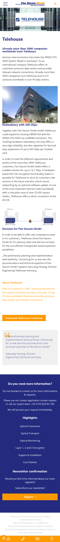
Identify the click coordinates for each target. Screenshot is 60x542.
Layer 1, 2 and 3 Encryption (30, 447)
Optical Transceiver (30, 426)
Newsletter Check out (45, 529)
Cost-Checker (30, 462)
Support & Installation (30, 455)
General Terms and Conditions (22, 526)
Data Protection (44, 526)
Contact (13, 516)
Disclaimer (10, 529)
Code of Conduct (42, 516)
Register (29, 496)
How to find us (26, 516)
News (30, 529)
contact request (48, 400)
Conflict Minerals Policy (30, 519)
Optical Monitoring (30, 440)
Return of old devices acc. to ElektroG (30, 522)
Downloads (21, 529)
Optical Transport (30, 433)
